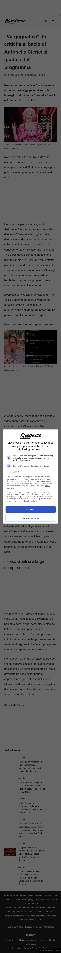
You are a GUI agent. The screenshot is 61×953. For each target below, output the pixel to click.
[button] (30, 472)
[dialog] (30, 476)
